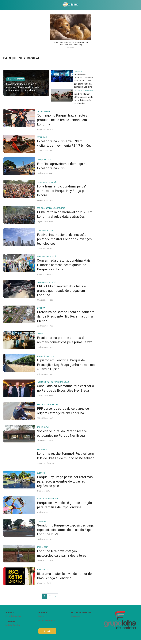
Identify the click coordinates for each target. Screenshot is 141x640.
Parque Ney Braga (21, 58)
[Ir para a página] (70, 5)
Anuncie (47, 631)
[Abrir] (2, 4)
